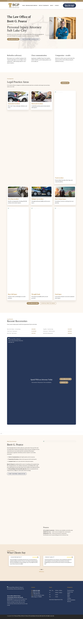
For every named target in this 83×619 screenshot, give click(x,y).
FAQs (68, 595)
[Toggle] (1, 433)
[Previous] (6, 562)
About (51, 5)
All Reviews (41, 570)
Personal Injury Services (31, 5)
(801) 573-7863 (36, 590)
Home (23, 5)
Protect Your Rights (44, 5)
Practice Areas (70, 588)
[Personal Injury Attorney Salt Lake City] (14, 5)
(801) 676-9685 (35, 588)
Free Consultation (71, 598)
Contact (57, 5)
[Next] (77, 562)
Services (69, 599)
